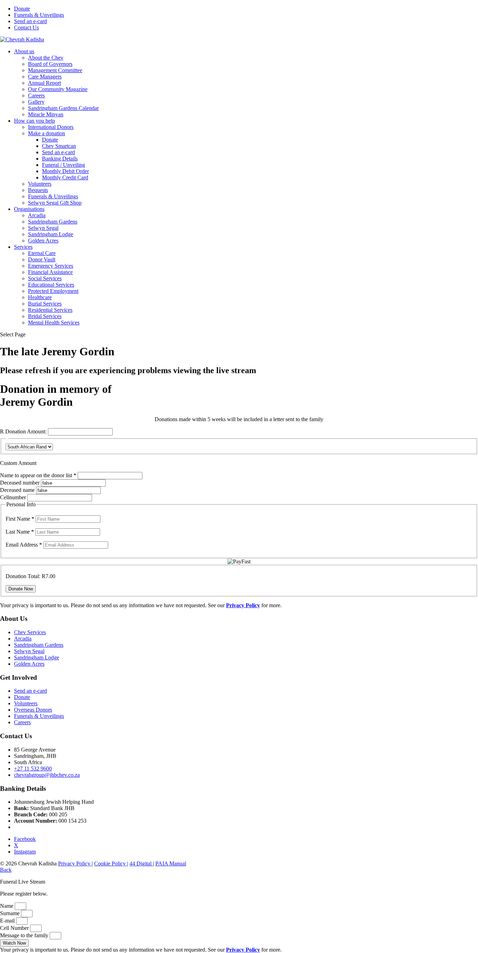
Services (23, 247)
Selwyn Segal (43, 228)
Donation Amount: (26, 431)
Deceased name (17, 490)
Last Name (20, 532)
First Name (20, 519)
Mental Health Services (53, 322)
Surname (10, 913)
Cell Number (15, 928)
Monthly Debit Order (65, 171)
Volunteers (39, 184)
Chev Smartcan (59, 146)
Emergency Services (50, 266)
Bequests (38, 190)
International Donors (50, 127)
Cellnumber (13, 497)
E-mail (8, 921)
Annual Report (44, 83)
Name (7, 906)
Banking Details (60, 159)
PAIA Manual (170, 863)
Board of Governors (50, 64)
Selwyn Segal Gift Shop (55, 203)
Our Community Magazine (57, 89)
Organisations (29, 209)
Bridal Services (45, 316)
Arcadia (36, 215)
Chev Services (30, 632)
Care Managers (45, 77)
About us (24, 51)
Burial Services (45, 304)
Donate (22, 9)
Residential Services (50, 310)
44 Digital (141, 863)
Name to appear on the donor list (39, 475)
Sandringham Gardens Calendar (63, 108)
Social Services (45, 278)
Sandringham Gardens (52, 222)
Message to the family (25, 935)
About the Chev (45, 58)
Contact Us (26, 27)
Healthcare (40, 297)
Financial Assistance (50, 272)
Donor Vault (41, 259)
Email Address (24, 545)
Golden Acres (43, 241)
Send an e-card (30, 21)
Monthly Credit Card (65, 177)
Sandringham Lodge (50, 234)
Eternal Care (42, 253)
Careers (36, 95)
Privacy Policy (75, 863)
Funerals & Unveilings (39, 15)
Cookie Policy (110, 863)
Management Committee (55, 70)
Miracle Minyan (45, 114)
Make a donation (46, 133)
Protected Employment (53, 291)
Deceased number (20, 483)
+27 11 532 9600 (33, 769)
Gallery (36, 102)
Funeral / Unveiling (63, 165)
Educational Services (51, 285)
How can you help (34, 121)
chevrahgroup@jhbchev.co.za (47, 775)
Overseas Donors (33, 710)
